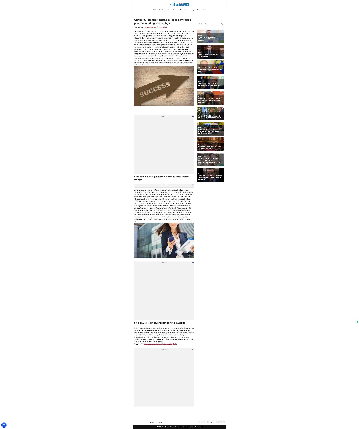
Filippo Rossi (163, 27)
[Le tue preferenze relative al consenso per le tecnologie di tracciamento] (357, 322)
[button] (4, 425)
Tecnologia (192, 10)
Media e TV (183, 10)
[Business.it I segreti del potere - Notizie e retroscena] (179, 4)
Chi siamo (151, 422)
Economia (168, 10)
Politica (155, 10)
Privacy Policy (211, 422)
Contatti (159, 422)
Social (204, 10)
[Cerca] (222, 24)
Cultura (175, 10)
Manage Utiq (220, 422)
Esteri (161, 10)
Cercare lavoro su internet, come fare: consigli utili (160, 344)
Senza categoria (150, 27)
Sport (198, 10)
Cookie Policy (203, 422)
